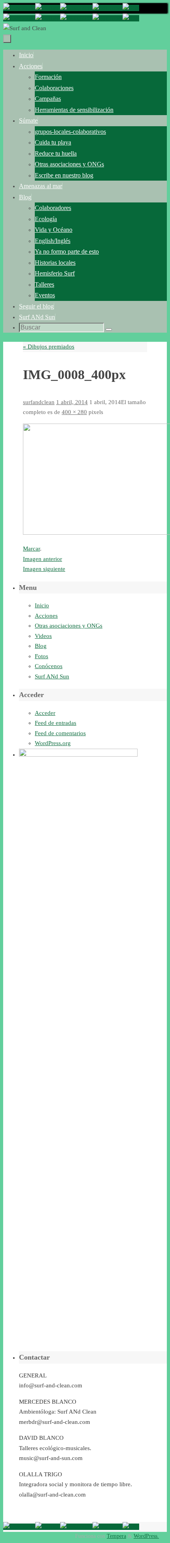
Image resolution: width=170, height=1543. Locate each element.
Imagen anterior (42, 559)
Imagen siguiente (44, 569)
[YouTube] (108, 8)
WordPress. (146, 1536)
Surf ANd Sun (52, 676)
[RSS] (131, 8)
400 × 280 (74, 412)
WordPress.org (53, 743)
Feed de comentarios (60, 733)
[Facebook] (19, 8)
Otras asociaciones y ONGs (68, 625)
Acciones (46, 616)
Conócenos (48, 666)
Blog (41, 646)
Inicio (42, 605)
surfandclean (39, 402)
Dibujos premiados (48, 346)
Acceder (45, 713)
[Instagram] (76, 8)
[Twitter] (47, 8)
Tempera (116, 1536)
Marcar (31, 548)
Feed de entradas (55, 723)
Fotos (41, 656)
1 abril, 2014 (72, 402)
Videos (43, 636)
